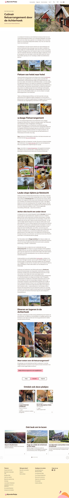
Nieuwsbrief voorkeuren (40, 477)
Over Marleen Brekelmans (40, 475)
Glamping (6, 481)
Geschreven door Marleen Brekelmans (12, 23)
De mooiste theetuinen (8, 488)
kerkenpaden (40, 258)
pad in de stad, (32, 143)
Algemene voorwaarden (40, 479)
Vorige (26, 378)
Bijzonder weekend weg (9, 479)
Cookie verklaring (38, 483)
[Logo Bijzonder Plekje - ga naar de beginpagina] (11, 2)
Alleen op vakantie (8, 477)
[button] (67, 457)
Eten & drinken (44, 2)
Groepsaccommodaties (9, 490)
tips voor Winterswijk (31, 137)
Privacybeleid (37, 481)
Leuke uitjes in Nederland (9, 483)
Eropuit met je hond (8, 470)
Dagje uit (38, 2)
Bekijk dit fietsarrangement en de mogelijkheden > (30, 370)
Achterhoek (47, 77)
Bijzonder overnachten (24, 470)
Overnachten (32, 2)
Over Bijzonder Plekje (39, 473)
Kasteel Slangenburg (32, 148)
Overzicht (34, 378)
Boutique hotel (7, 475)
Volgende (43, 378)
